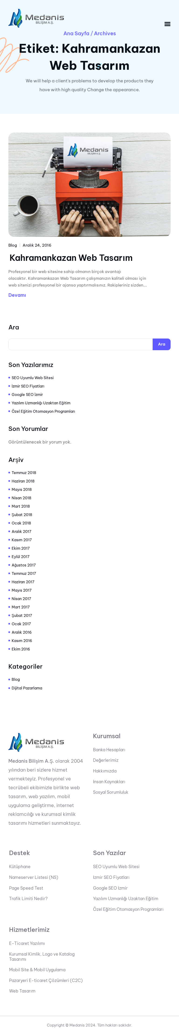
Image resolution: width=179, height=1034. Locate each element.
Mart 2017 (21, 607)
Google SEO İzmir (27, 394)
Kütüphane (20, 866)
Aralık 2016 (22, 632)
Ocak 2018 (21, 523)
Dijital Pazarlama (27, 688)
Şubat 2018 (22, 514)
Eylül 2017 (21, 556)
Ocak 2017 (21, 624)
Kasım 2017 (22, 540)
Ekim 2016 (21, 649)
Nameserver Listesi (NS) (33, 877)
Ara (13, 327)
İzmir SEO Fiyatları (28, 386)
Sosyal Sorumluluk (110, 792)
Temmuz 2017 (24, 573)
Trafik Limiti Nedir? (28, 898)
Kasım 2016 (22, 640)
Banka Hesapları (109, 749)
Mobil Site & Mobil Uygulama (37, 969)
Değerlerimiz (105, 760)
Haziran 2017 (23, 582)
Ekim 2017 (21, 548)
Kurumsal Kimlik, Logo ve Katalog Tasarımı (42, 957)
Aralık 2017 (21, 531)
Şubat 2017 (22, 615)
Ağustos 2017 (24, 565)
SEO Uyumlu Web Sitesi (33, 377)
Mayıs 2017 (22, 590)
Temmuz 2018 (24, 472)
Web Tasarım (22, 991)
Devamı (17, 295)
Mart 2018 (21, 506)
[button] (167, 24)
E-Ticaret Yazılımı (27, 943)
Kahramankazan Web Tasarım (71, 257)
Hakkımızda (105, 771)
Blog (12, 245)
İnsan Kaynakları (109, 781)
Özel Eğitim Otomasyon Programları (43, 411)
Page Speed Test (26, 888)
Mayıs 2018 (22, 489)
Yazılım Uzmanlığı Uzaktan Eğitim (41, 403)
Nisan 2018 (21, 498)
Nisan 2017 (21, 598)
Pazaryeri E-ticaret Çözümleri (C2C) (46, 980)
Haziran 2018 (23, 481)
